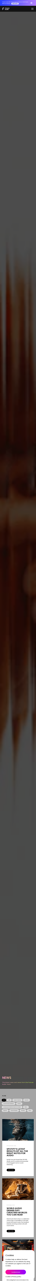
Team (30, 1110)
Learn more (11, 1170)
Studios (23, 1110)
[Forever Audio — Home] (6, 8)
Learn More (15, 3)
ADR (9, 1100)
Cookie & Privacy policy (13, 1276)
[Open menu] (32, 9)
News (26, 1107)
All (4, 1100)
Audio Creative (17, 1100)
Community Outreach (8, 1103)
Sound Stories (14, 1110)
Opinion (5, 1110)
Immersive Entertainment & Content (12, 1107)
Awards (26, 1100)
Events (19, 1103)
